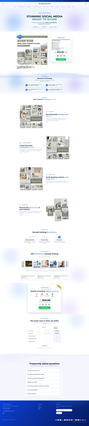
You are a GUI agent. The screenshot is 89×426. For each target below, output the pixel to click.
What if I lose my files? (32, 382)
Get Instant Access (61, 59)
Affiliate (73, 6)
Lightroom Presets (45, 6)
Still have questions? (31, 393)
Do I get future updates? (32, 389)
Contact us (56, 365)
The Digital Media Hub (7, 419)
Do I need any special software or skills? (35, 374)
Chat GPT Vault (63, 6)
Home (15, 6)
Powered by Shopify (12, 419)
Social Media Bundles (21, 6)
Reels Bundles (29, 6)
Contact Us (68, 6)
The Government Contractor (37, 6)
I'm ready (44, 345)
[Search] (3, 3)
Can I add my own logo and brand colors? (36, 378)
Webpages (52, 6)
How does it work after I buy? (33, 370)
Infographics (57, 6)
